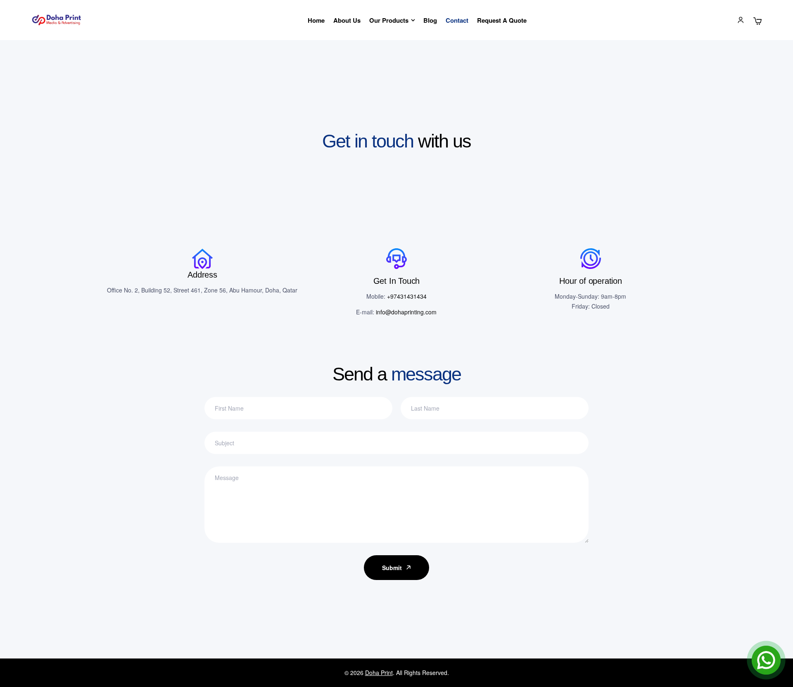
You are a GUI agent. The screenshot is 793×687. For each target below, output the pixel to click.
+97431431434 (407, 296)
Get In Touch (396, 280)
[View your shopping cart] (757, 21)
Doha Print (379, 672)
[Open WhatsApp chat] (766, 660)
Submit (392, 567)
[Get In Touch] (396, 258)
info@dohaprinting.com (406, 312)
